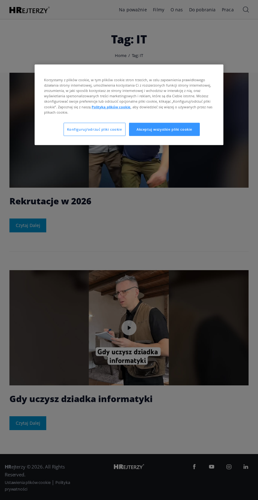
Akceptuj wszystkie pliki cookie (164, 129)
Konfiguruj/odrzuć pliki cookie (94, 129)
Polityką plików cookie (111, 106)
